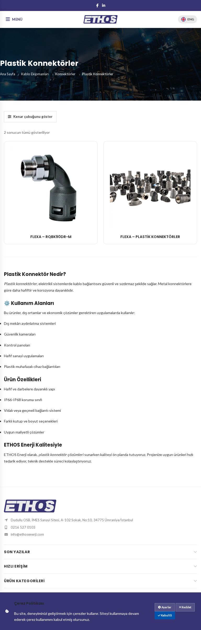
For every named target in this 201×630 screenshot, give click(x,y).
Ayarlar (166, 607)
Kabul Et (166, 615)
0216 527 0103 (23, 527)
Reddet (186, 607)
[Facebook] (97, 5)
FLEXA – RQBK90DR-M (50, 236)
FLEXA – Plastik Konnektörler (150, 236)
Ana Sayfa (7, 74)
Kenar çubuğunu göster (33, 116)
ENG (190, 19)
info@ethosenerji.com (27, 534)
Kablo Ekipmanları (35, 74)
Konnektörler (65, 74)
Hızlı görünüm (51, 222)
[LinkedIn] (103, 5)
